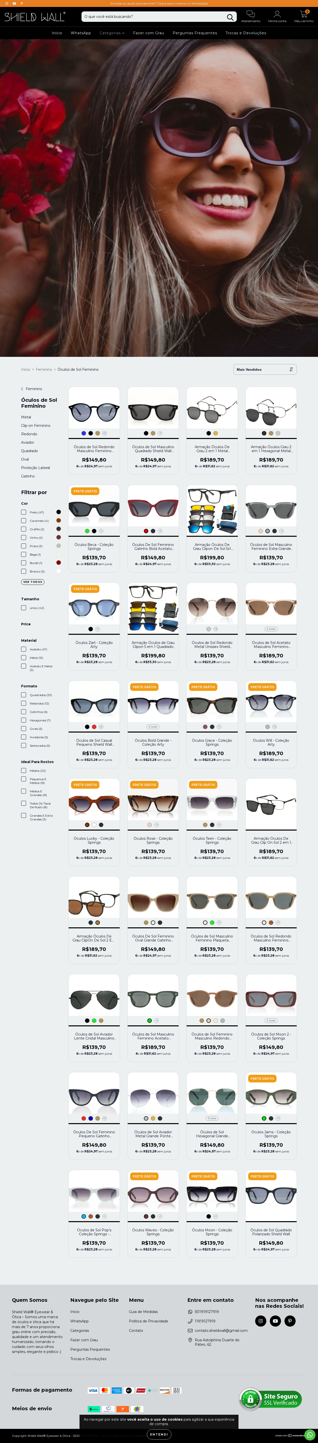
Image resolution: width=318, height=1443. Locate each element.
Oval (25, 459)
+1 (160, 433)
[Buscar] (230, 17)
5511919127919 (207, 1311)
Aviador (27, 442)
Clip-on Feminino (35, 425)
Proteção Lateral (35, 468)
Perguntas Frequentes (195, 33)
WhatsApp (81, 33)
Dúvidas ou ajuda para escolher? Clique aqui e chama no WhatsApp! (159, 3)
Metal (26, 417)
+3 (215, 629)
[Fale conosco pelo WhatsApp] (310, 1435)
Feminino (44, 369)
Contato (136, 1330)
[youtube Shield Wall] (15, 3)
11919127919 (205, 1321)
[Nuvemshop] (290, 1436)
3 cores (212, 1118)
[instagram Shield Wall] (7, 3)
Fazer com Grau (148, 33)
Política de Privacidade (148, 1321)
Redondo (29, 434)
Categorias (111, 33)
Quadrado (29, 451)
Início (57, 33)
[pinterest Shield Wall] (22, 3)
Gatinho (28, 476)
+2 (104, 433)
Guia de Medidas (143, 1311)
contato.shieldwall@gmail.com (221, 1330)
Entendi (159, 1434)
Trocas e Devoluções (246, 33)
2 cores (271, 629)
